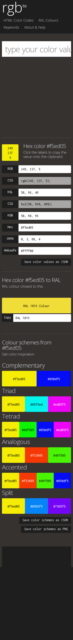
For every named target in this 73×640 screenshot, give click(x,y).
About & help (34, 27)
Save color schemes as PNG (46, 529)
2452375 (10, 152)
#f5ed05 (19, 379)
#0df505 (28, 430)
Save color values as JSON (46, 262)
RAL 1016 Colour (36, 306)
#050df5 (54, 379)
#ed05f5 (59, 404)
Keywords (11, 27)
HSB (10, 215)
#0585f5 (36, 506)
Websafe (10, 250)
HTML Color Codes (18, 20)
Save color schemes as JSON (45, 520)
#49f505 (59, 455)
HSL (10, 192)
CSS (10, 180)
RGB (10, 168)
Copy (7, 317)
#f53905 (36, 455)
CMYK (10, 238)
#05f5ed (36, 404)
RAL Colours (48, 20)
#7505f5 (59, 506)
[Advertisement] (36, 97)
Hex (10, 227)
